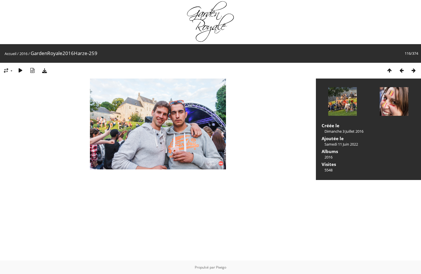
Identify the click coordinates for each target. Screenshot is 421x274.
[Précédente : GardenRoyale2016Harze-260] (402, 70)
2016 (23, 53)
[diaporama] (20, 70)
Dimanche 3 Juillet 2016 (343, 131)
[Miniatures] (389, 70)
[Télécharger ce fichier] (44, 70)
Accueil (10, 53)
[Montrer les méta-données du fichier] (32, 70)
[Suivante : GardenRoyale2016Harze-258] (414, 70)
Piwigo (221, 267)
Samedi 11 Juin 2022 (341, 144)
